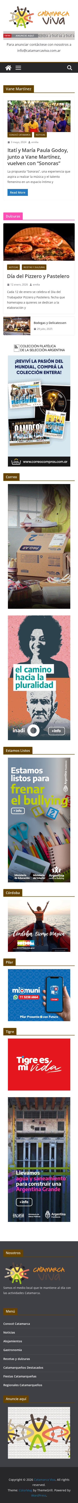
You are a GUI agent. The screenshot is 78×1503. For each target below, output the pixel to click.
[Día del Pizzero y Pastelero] (39, 242)
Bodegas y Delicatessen (50, 323)
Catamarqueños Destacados (23, 1368)
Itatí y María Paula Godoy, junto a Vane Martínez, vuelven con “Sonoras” (37, 156)
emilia (34, 142)
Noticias (40, 134)
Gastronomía (12, 1350)
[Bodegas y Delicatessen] (16, 325)
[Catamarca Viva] (8, 68)
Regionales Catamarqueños (22, 1385)
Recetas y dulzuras (34, 267)
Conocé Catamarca (19, 134)
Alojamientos (12, 1341)
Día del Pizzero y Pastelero (38, 276)
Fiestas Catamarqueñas (19, 1376)
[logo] (34, 1264)
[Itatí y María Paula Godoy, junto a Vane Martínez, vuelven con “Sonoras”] (39, 116)
